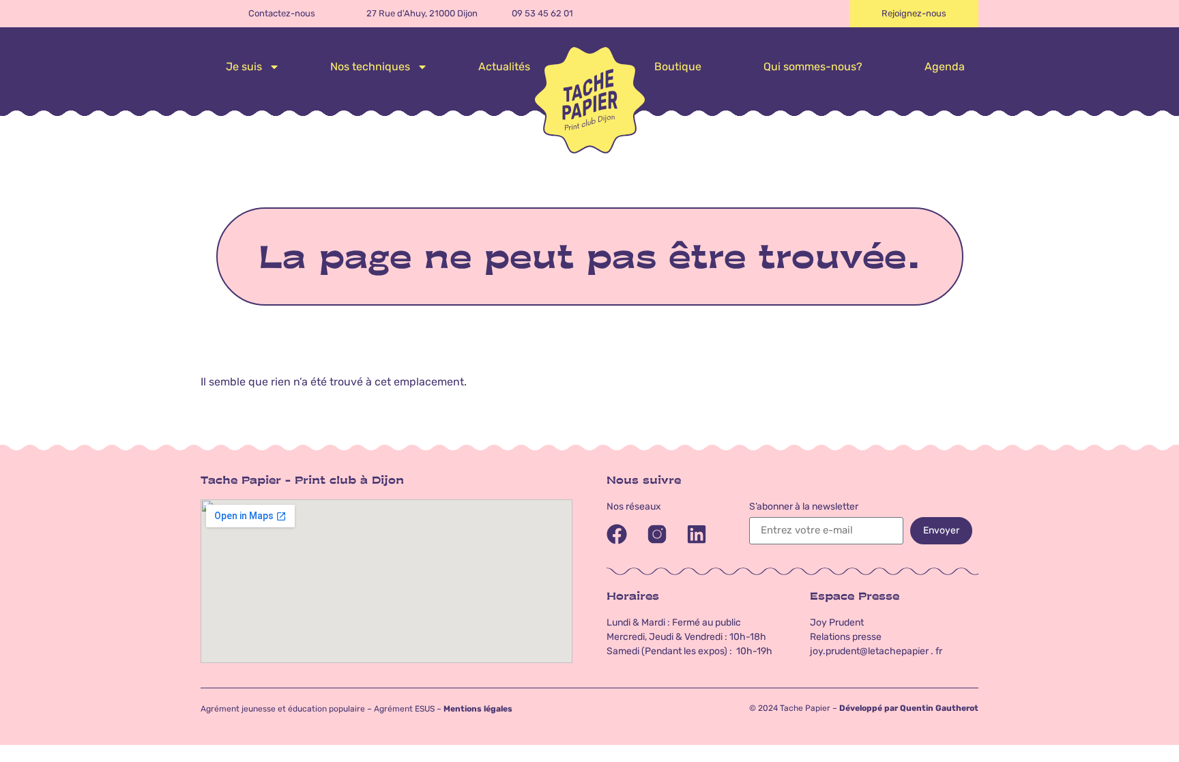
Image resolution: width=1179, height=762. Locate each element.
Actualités (504, 66)
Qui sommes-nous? (812, 66)
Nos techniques (370, 66)
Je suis (244, 66)
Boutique (677, 66)
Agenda (945, 66)
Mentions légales (477, 709)
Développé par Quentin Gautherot (908, 708)
